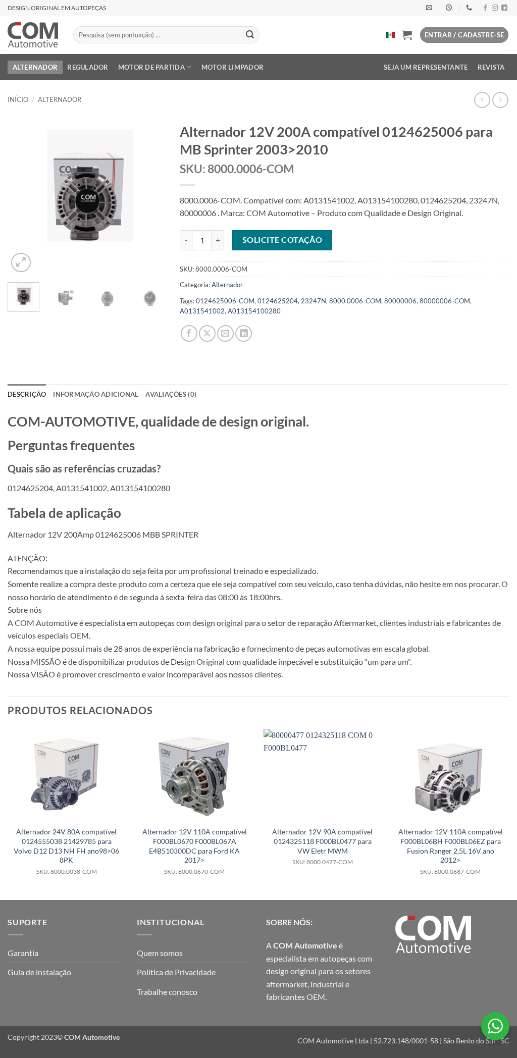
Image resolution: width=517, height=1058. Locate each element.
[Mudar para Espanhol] (390, 35)
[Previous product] (500, 100)
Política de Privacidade (176, 972)
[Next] (149, 196)
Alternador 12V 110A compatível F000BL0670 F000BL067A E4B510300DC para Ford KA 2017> (194, 851)
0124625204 (277, 301)
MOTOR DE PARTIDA (151, 67)
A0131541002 (202, 311)
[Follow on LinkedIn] (504, 8)
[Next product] (482, 100)
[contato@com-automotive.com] (430, 8)
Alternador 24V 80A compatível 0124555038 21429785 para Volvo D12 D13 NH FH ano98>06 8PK (66, 851)
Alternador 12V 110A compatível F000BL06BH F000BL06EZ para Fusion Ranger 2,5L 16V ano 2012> (450, 851)
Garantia (23, 953)
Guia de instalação (39, 972)
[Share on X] (207, 333)
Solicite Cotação (282, 239)
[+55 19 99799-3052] (470, 8)
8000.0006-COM (355, 301)
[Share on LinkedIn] (243, 333)
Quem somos (160, 953)
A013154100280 (254, 311)
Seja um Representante (426, 67)
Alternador (59, 99)
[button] (407, 35)
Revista (491, 67)
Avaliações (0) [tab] (170, 394)
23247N (313, 301)
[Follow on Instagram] (495, 8)
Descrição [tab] (27, 394)
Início (18, 99)
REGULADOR (87, 67)
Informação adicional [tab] (95, 394)
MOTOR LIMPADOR (232, 67)
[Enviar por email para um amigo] (225, 333)
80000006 (400, 301)
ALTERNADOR (35, 67)
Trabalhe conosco (167, 991)
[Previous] (23, 196)
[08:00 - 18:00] (450, 8)
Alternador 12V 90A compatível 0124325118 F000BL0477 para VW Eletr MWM (322, 846)
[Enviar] (249, 34)
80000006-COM (445, 301)
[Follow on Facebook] (485, 8)
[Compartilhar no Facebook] (189, 333)
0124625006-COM (225, 301)
